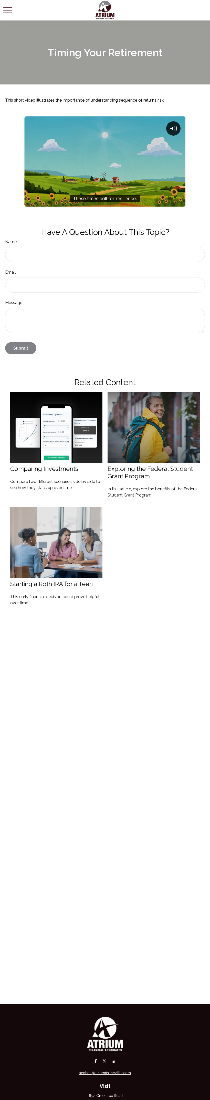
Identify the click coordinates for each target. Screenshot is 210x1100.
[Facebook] (95, 1061)
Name (11, 241)
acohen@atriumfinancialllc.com (105, 1073)
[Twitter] (104, 1061)
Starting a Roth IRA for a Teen (51, 584)
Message (13, 302)
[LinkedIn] (113, 1061)
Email (10, 272)
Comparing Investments (44, 468)
